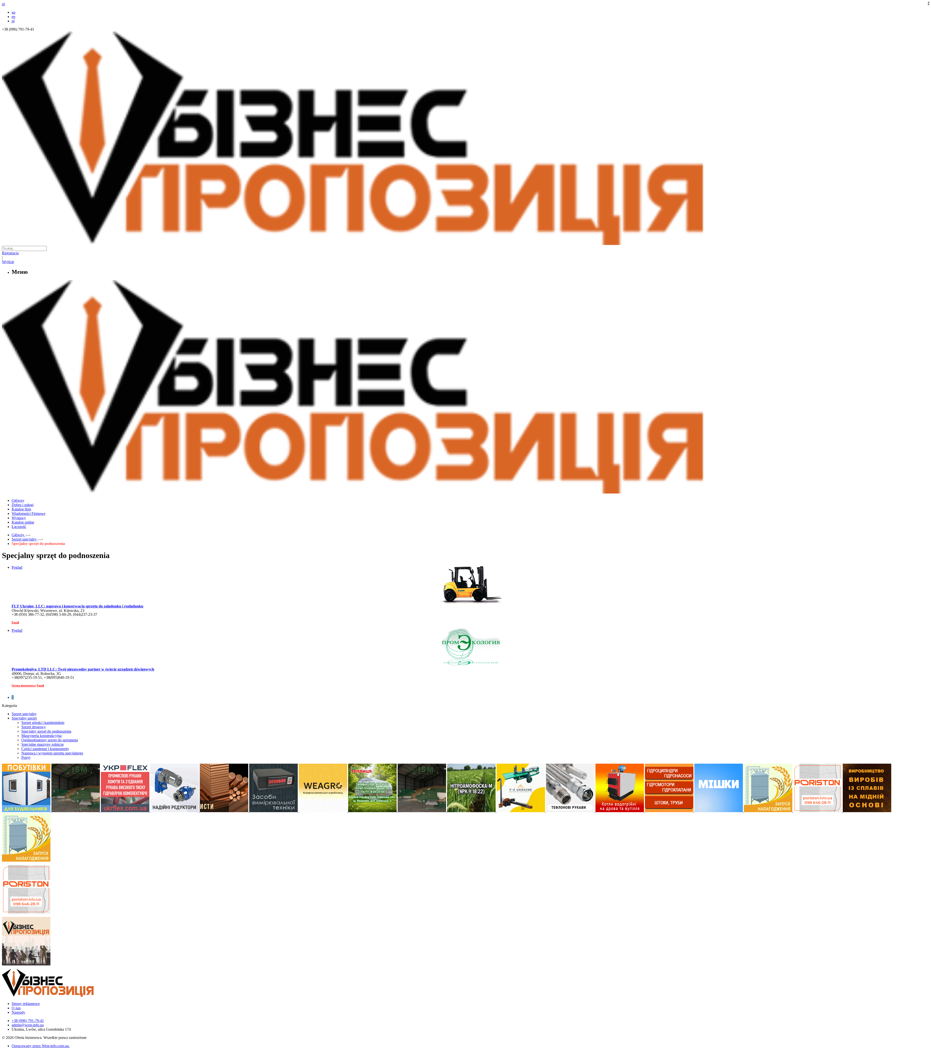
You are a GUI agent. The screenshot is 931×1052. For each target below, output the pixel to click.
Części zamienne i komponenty (45, 749)
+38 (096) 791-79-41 (28, 1021)
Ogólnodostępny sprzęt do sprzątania (49, 740)
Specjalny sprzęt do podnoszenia (46, 731)
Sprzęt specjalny (24, 714)
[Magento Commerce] (465, 491)
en (13, 17)
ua (13, 12)
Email (15, 622)
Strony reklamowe (26, 1004)
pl (13, 21)
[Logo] (62, 995)
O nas (16, 1008)
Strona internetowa (24, 685)
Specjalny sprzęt (24, 718)
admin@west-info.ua (28, 1025)
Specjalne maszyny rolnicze (42, 744)
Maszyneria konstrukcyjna (41, 736)
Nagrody (18, 1012)
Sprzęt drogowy (33, 727)
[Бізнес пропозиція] (465, 244)
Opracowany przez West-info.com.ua (40, 1046)
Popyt (25, 757)
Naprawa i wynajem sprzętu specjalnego (52, 753)
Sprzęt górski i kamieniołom (42, 722)
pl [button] (3, 4)
